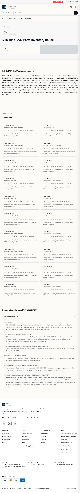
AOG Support (44, 443)
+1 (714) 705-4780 (72, 1)
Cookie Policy (64, 452)
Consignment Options (66, 446)
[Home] (7, 404)
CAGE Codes (25, 439)
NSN (9, 19)
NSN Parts (24, 436)
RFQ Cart (43, 436)
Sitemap (4, 443)
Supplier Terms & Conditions (68, 436)
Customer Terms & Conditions (69, 433)
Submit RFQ (44, 433)
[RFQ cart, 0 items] (71, 7)
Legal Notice (64, 439)
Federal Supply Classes (28, 446)
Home (4, 19)
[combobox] (44, 13)
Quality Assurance (7, 436)
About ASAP (5, 433)
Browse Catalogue (27, 433)
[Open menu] (76, 7)
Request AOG (58, 1)
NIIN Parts (16, 19)
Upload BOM (44, 439)
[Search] (76, 13)
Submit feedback (71, 488)
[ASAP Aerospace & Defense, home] (9, 7)
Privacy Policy (64, 449)
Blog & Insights (6, 439)
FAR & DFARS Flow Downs (68, 443)
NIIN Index (24, 443)
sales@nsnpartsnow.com (65, 465)
